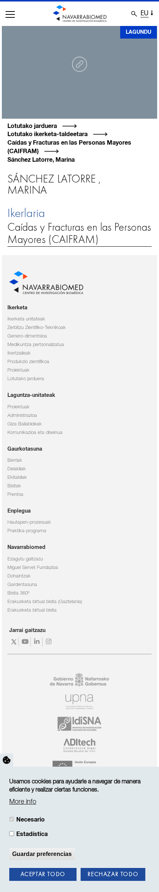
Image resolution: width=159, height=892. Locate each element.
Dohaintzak (19, 576)
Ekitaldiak (17, 477)
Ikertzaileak (19, 353)
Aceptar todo (43, 875)
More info (22, 802)
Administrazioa (22, 415)
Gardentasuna (22, 584)
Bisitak (14, 486)
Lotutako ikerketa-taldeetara (47, 134)
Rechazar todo (113, 875)
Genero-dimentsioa (27, 336)
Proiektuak (18, 370)
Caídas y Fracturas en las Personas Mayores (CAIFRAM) (79, 234)
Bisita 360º (18, 593)
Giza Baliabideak (24, 424)
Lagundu (138, 32)
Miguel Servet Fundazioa (32, 567)
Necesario (30, 820)
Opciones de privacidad (6, 760)
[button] (10, 14)
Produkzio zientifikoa (28, 361)
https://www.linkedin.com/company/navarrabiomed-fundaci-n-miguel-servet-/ (37, 641)
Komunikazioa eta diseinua (34, 432)
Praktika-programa (26, 531)
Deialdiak (16, 469)
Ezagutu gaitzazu (25, 559)
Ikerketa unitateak (26, 319)
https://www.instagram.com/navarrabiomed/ (49, 641)
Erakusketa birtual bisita (32, 610)
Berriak (14, 460)
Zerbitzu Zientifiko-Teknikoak (36, 327)
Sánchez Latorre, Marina (41, 160)
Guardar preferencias (42, 854)
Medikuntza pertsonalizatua (35, 344)
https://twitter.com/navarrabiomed (13, 641)
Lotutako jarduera (32, 126)
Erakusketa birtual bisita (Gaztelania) (44, 601)
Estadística (32, 834)
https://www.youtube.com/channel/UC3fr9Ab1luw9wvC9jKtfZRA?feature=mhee (25, 641)
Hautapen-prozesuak (29, 522)
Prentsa (15, 494)
